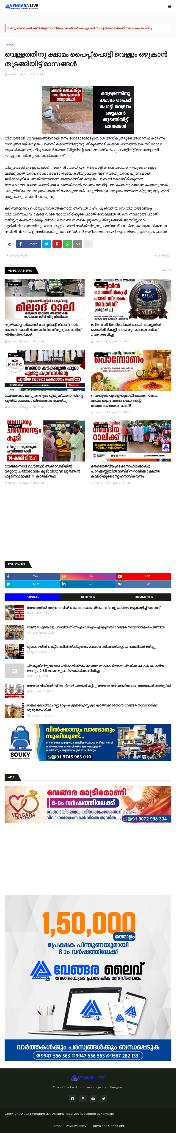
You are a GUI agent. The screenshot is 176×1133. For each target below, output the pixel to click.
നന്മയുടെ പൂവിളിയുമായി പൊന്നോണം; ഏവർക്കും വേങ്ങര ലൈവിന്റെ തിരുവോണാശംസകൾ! (124, 400)
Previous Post (17, 255)
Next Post (161, 255)
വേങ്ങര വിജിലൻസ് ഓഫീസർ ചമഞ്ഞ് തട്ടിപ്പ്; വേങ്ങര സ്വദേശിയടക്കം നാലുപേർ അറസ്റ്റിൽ (99, 685)
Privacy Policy (76, 1126)
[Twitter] (46, 244)
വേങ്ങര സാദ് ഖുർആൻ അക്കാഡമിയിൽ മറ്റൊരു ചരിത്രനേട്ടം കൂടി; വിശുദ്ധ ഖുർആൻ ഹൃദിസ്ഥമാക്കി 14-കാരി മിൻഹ (42, 471)
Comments (144, 597)
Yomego (107, 1114)
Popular (32, 597)
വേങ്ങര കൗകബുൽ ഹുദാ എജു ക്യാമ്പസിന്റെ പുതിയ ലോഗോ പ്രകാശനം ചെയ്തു (44, 398)
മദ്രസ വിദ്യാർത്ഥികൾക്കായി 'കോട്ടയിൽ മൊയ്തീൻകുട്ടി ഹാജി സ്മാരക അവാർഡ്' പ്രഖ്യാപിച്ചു (126, 330)
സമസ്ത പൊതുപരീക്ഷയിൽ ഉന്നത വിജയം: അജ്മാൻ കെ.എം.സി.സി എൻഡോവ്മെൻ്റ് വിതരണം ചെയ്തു (79, 28)
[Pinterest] (57, 244)
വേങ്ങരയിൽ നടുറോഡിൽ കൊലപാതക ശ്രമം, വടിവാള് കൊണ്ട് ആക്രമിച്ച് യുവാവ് (93, 607)
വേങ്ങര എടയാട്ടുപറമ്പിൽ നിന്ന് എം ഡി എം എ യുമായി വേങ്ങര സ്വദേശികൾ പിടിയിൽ (96, 627)
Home (9, 45)
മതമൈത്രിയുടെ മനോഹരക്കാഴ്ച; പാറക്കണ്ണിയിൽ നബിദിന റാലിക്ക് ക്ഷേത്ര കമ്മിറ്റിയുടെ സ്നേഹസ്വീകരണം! (125, 471)
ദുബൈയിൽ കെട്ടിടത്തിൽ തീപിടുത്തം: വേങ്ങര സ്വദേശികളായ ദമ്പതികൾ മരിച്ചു (91, 646)
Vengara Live (42, 1114)
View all (166, 270)
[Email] (77, 244)
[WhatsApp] (67, 244)
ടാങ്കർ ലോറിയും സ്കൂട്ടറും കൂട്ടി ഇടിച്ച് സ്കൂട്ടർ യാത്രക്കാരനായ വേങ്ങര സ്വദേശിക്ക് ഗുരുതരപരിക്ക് (92, 707)
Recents (88, 597)
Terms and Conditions (108, 1126)
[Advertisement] (88, 523)
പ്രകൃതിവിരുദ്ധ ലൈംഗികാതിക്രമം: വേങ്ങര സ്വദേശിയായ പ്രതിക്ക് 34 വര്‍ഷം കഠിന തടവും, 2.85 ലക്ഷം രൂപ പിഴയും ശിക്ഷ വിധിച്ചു (95, 668)
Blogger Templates (88, 1118)
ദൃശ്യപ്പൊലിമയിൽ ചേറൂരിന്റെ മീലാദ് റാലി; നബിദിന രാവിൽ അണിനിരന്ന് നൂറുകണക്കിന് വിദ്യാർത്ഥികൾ (43, 330)
